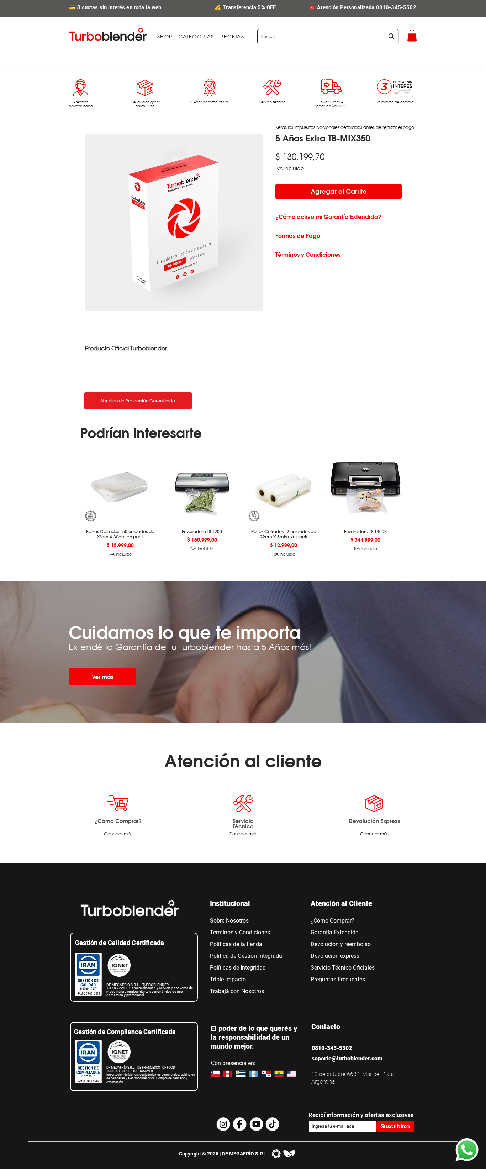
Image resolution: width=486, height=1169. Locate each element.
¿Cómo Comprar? (118, 820)
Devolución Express (374, 820)
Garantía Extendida (335, 932)
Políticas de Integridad (238, 967)
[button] (196, 36)
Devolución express (335, 956)
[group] (242, 503)
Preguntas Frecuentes (338, 979)
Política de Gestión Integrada (246, 956)
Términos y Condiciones (240, 932)
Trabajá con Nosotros (237, 991)
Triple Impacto (228, 979)
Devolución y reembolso (341, 944)
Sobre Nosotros (229, 920)
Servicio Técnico (243, 823)
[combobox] (328, 36)
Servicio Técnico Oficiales (343, 967)
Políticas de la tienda (236, 944)
